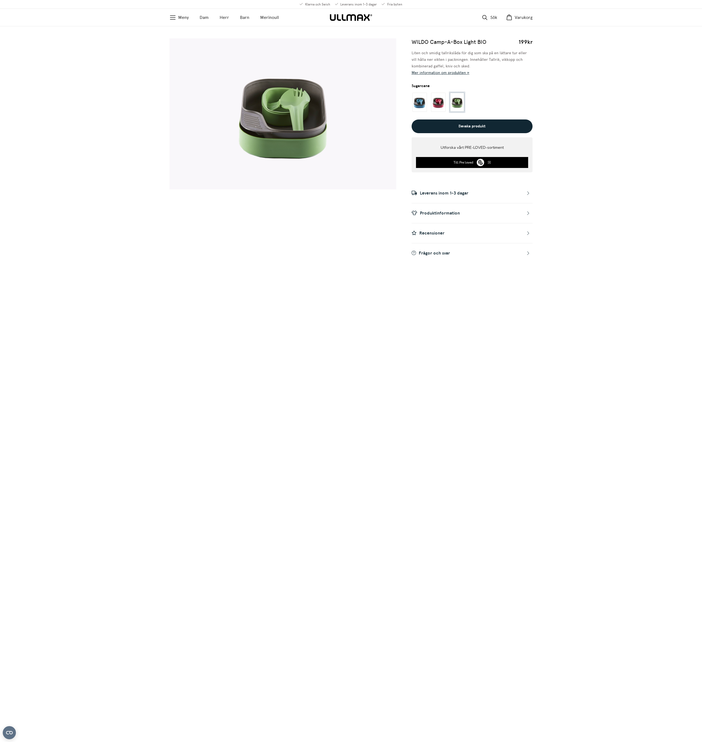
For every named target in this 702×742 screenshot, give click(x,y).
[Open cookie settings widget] (9, 732)
